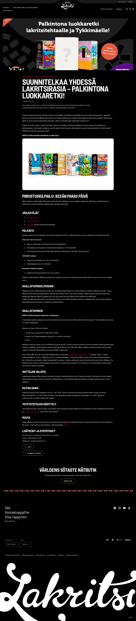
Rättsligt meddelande (72, 555)
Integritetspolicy (40, 555)
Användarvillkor (51, 555)
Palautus (130, 617)
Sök (7, 507)
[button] (7, 7)
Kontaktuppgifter (17, 512)
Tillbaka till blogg (34, 453)
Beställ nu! (68, 481)
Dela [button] (29, 447)
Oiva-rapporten (16, 516)
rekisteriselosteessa (32, 412)
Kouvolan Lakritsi (15, 555)
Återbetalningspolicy (28, 555)
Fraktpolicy (61, 555)
